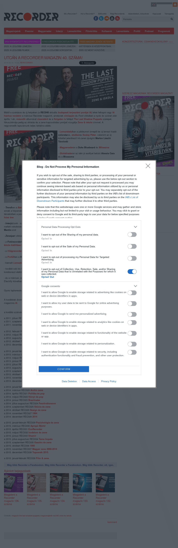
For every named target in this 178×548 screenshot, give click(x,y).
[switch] (132, 234)
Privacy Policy (108, 381)
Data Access (89, 381)
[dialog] (89, 274)
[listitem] (89, 227)
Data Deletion (69, 381)
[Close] (149, 167)
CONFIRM (64, 369)
